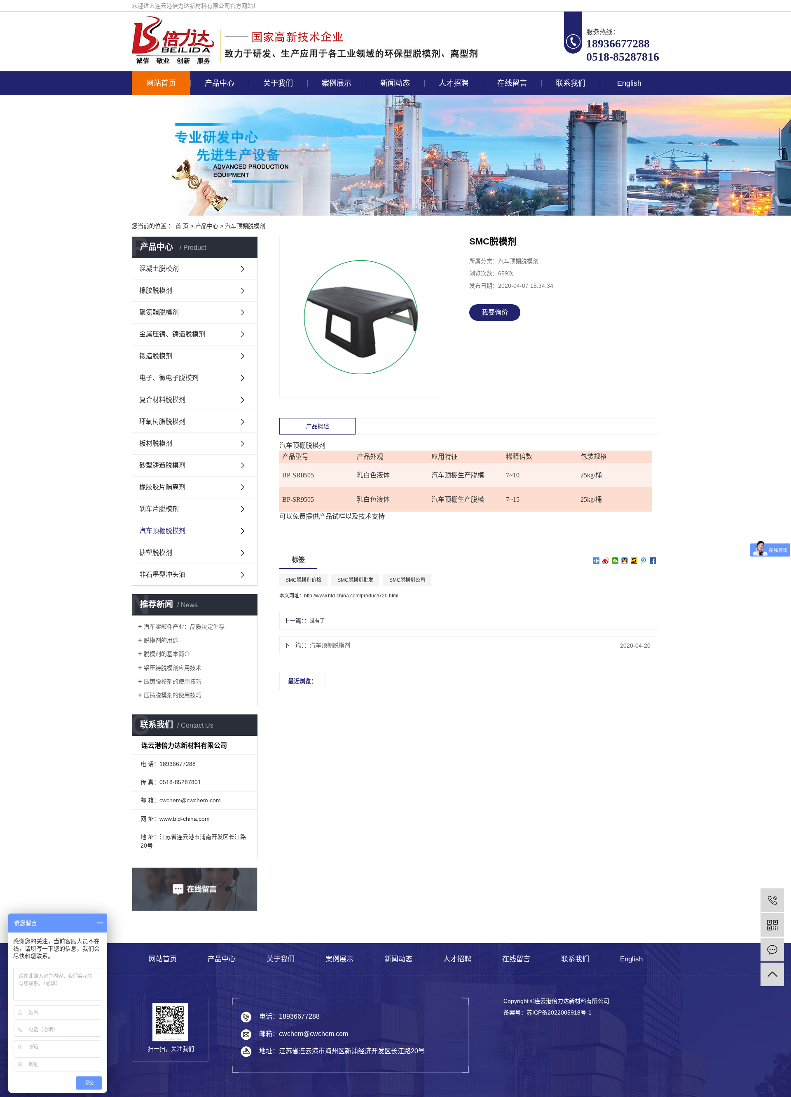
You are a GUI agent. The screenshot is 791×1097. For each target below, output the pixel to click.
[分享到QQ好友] (624, 560)
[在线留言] (772, 949)
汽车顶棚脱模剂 (245, 226)
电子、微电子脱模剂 (169, 377)
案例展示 (336, 83)
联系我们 (570, 83)
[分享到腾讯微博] (643, 560)
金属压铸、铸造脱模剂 (172, 334)
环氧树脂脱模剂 (162, 421)
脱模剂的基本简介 (167, 654)
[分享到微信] (615, 560)
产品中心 (219, 83)
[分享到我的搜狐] (634, 560)
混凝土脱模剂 (159, 268)
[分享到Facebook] (653, 560)
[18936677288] (772, 900)
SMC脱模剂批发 (355, 580)
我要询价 (495, 312)
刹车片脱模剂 (159, 508)
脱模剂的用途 (161, 640)
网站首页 (161, 83)
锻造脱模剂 (155, 355)
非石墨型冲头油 (162, 574)
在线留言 (512, 83)
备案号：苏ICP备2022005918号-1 (547, 1012)
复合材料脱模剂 (162, 399)
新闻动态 (395, 83)
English (629, 83)
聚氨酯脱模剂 (159, 312)
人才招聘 (453, 83)
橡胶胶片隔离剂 (162, 487)
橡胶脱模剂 (155, 290)
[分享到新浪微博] (605, 560)
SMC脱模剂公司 (407, 580)
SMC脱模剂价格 (303, 580)
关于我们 (278, 83)
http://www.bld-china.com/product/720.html (351, 596)
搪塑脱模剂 (155, 552)
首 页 (182, 226)
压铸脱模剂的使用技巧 (172, 681)
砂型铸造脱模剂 (162, 465)
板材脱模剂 (155, 443)
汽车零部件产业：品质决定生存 (184, 626)
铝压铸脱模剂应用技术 (172, 668)
